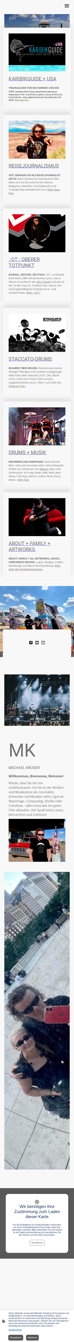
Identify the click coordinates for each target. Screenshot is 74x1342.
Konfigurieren (15, 1330)
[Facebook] (31, 642)
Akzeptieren (37, 1242)
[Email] (43, 642)
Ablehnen (32, 1337)
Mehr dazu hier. (22, 100)
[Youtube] (37, 642)
